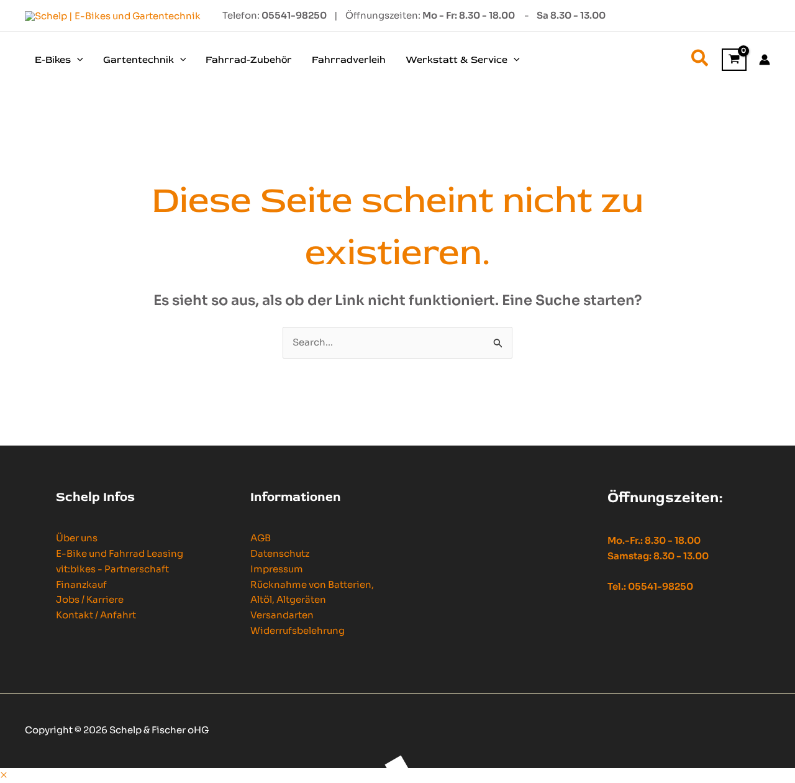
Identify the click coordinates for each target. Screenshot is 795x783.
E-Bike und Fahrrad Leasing (119, 553)
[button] (77, 59)
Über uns (77, 538)
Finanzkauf (81, 584)
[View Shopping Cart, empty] (734, 59)
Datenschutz (279, 553)
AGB (260, 538)
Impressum (276, 569)
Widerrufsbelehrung (297, 630)
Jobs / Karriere (90, 599)
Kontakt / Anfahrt (96, 615)
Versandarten (282, 615)
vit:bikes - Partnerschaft (112, 569)
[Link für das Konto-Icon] (764, 59)
